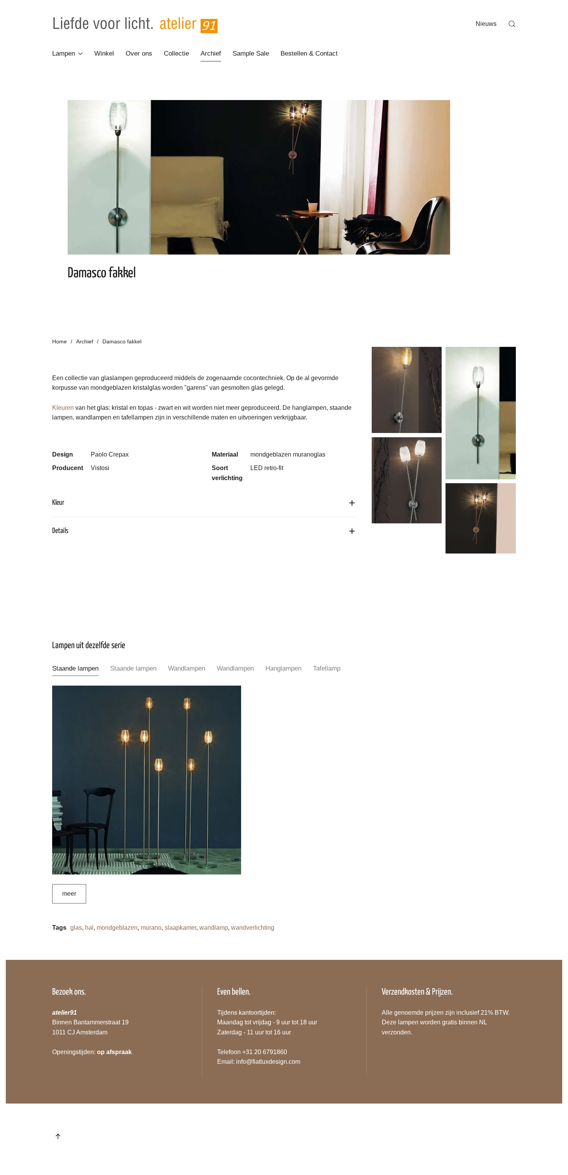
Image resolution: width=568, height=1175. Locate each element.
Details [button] (60, 531)
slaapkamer (180, 927)
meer (69, 893)
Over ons (139, 53)
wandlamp (213, 927)
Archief (211, 53)
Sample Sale (251, 53)
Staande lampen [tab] (75, 668)
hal (89, 927)
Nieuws (486, 23)
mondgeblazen (117, 927)
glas (76, 927)
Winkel (104, 53)
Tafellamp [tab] (326, 668)
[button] (512, 24)
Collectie (176, 53)
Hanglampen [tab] (283, 668)
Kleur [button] (58, 502)
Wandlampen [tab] (186, 668)
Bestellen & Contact (309, 53)
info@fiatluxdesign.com (268, 1061)
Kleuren (63, 407)
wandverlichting (252, 927)
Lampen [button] (63, 53)
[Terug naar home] (135, 24)
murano (151, 927)
